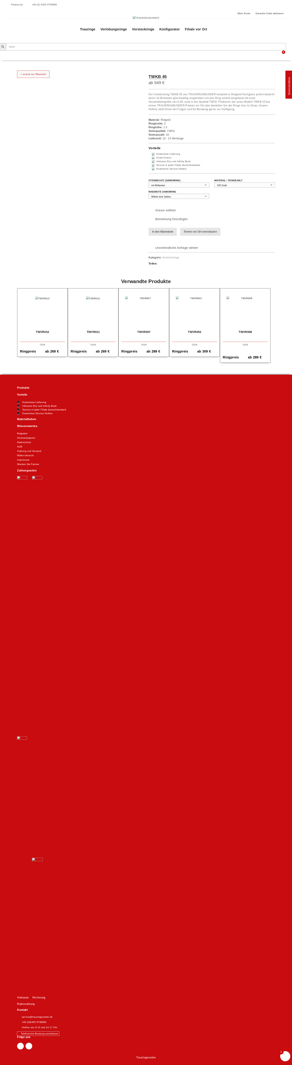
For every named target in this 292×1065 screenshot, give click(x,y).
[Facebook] (163, 263)
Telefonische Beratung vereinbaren (39, 1033)
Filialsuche (16, 4)
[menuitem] (87, 29)
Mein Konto (244, 13)
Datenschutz (24, 442)
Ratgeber (22, 433)
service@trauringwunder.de (37, 1017)
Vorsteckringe (170, 257)
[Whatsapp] (169, 263)
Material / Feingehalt (228, 180)
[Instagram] (29, 1046)
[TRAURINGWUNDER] (146, 17)
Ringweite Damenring (162, 192)
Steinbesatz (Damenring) (164, 180)
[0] (281, 54)
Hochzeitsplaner (26, 437)
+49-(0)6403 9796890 (34, 1022)
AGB (19, 446)
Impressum (23, 459)
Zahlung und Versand (29, 451)
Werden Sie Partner (28, 464)
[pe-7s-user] (275, 54)
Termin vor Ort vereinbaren (200, 231)
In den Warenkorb (162, 231)
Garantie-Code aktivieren (270, 13)
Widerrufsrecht (25, 455)
